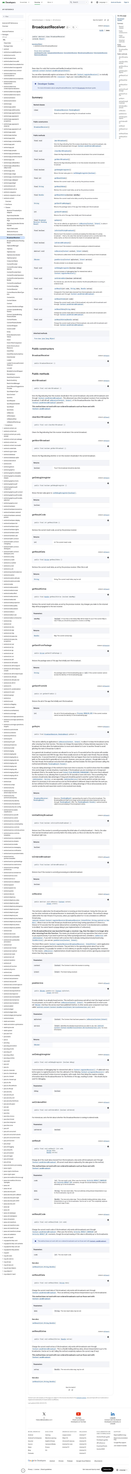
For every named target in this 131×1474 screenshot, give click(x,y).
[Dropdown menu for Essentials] (29, 2)
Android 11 (83, 1453)
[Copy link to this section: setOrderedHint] (48, 1102)
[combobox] (78, 2)
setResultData (60, 309)
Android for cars (67, 1444)
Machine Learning (50, 1438)
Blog (29, 1450)
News (29, 1447)
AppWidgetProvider (40, 53)
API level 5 (106, 815)
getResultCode (60, 178)
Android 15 (83, 1441)
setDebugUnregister (62, 268)
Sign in (126, 2)
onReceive (58, 251)
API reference (8, 9)
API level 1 (106, 26)
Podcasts (31, 1453)
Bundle (41, 195)
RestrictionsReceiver (40, 55)
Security (30, 1441)
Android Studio (116, 2)
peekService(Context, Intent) (65, 940)
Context (66, 251)
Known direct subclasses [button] (71, 53)
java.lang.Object (37, 44)
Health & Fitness (50, 1441)
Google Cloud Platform (83, 1461)
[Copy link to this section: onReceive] (43, 894)
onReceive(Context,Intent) (97, 1019)
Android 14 (83, 1444)
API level (4, 37)
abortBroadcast (60, 141)
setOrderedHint (60, 278)
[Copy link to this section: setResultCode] (47, 1214)
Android (30, 1435)
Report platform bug (120, 1435)
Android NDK (101, 1449)
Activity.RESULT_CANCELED (96, 1180)
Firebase (70, 1461)
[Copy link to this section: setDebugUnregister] (52, 1054)
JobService (99, 936)
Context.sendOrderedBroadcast (89, 146)
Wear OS (65, 1438)
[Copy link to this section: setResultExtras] (48, 1331)
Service (47, 779)
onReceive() (48, 951)
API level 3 (106, 983)
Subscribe (107, 1469)
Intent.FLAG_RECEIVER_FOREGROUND (76, 772)
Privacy (47, 1447)
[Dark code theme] (108, 361)
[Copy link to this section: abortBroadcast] (48, 380)
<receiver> (61, 77)
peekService (59, 259)
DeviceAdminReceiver (70, 53)
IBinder (37, 259)
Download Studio (102, 1446)
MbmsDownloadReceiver (85, 53)
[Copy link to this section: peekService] (45, 983)
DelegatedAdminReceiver (55, 53)
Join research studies (120, 1445)
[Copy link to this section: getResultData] (47, 552)
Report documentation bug (121, 1438)
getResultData (60, 186)
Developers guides (102, 1440)
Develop (37, 2)
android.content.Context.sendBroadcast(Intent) (51, 71)
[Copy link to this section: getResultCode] (47, 515)
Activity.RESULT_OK (64, 1182)
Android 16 (83, 1438)
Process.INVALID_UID (84, 713)
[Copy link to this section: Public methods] (51, 374)
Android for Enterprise (35, 1438)
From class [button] (44, 338)
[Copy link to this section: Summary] (44, 98)
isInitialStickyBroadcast (64, 230)
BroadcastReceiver (41, 127)
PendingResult (66, 798)
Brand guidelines (46, 1469)
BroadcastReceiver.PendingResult (67, 110)
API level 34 (106, 645)
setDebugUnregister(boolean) (84, 173)
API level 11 (106, 726)
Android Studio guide (103, 1437)
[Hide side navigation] (23, 1470)
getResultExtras (60, 195)
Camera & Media (50, 1444)
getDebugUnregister (62, 170)
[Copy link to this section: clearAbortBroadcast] (53, 417)
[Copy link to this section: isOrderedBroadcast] (52, 857)
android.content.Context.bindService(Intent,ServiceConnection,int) (64, 1007)
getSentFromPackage (62, 203)
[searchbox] (12, 16)
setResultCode (60, 299)
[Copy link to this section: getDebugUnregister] (52, 478)
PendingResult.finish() (57, 764)
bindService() (38, 940)
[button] (12, 34)
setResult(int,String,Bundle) (44, 1267)
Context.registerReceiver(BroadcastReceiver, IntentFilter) (73, 944)
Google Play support (120, 1442)
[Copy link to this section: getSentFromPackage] (53, 645)
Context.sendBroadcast (41, 409)
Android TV (65, 1447)
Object (41, 39)
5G (46, 1450)
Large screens (66, 1435)
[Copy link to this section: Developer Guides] (56, 84)
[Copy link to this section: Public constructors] (56, 349)
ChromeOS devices (68, 1441)
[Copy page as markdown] (73, 27)
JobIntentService (70, 779)
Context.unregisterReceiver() (92, 1072)
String (41, 186)
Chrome (60, 1461)
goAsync (57, 220)
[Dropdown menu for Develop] (42, 2)
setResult (58, 289)
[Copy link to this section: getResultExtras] (48, 589)
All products (98, 1461)
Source (30, 1444)
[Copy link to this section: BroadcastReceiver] (51, 355)
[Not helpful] (108, 20)
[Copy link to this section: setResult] (42, 1141)
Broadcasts (81, 88)
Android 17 (83, 1435)
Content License (81, 1398)
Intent (79, 251)
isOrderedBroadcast (62, 243)
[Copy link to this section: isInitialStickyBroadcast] (55, 815)
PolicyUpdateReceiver (100, 53)
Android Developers (37, 20)
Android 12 (83, 1450)
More (49, 2)
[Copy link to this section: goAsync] (42, 726)
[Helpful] (105, 20)
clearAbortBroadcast (62, 151)
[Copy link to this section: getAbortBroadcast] (52, 441)
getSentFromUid (60, 212)
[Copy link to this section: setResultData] (47, 1275)
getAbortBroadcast (61, 159)
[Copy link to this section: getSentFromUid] (49, 686)
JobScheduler (38, 779)
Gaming (47, 1435)
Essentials (23, 2)
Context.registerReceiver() (88, 74)
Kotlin (101, 30)
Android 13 (83, 1447)
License (36, 1469)
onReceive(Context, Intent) (89, 224)
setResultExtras (60, 320)
